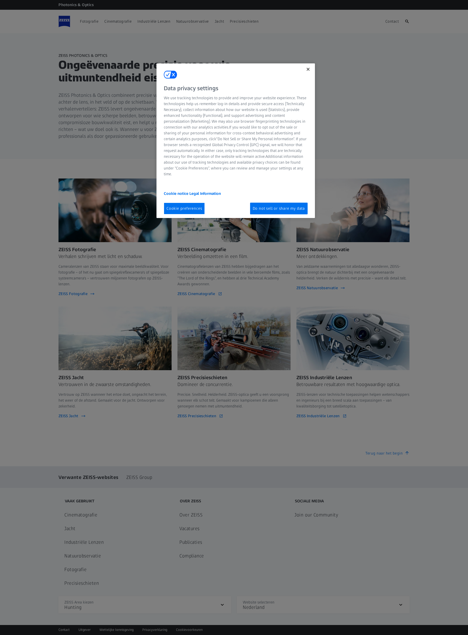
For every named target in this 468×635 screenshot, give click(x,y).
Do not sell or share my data (279, 208)
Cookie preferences (184, 208)
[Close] (308, 69)
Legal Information (205, 193)
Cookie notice (176, 193)
